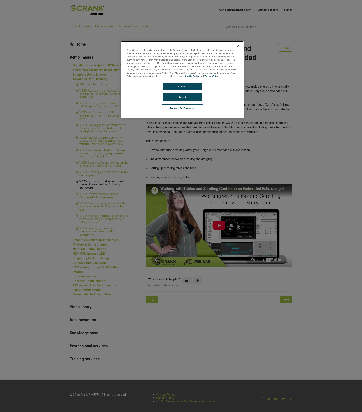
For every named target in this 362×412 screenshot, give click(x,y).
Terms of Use (211, 76)
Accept (182, 86)
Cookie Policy (192, 76)
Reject (182, 97)
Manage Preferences (182, 108)
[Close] (238, 46)
